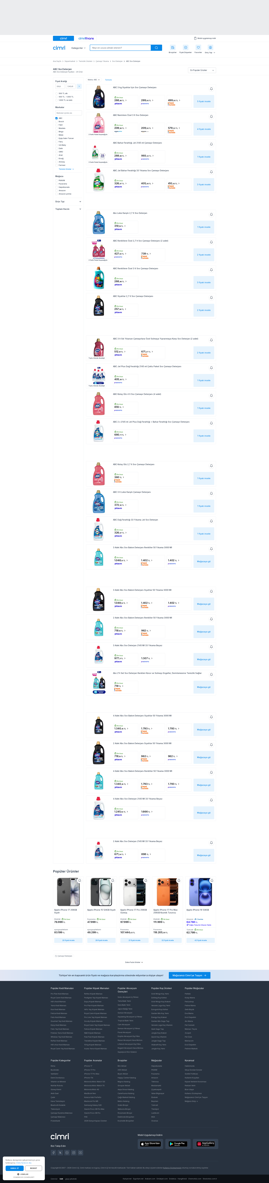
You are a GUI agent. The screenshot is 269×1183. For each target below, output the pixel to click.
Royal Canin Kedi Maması (61, 998)
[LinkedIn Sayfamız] (67, 1152)
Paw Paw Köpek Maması (94, 1037)
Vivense (154, 1121)
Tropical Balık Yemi (125, 1021)
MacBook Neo (90, 1093)
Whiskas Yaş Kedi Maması (61, 1037)
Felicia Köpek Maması (93, 1029)
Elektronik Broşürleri (126, 1117)
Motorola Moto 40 (91, 1089)
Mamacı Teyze (191, 1029)
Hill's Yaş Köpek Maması (94, 1009)
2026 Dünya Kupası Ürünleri (95, 1121)
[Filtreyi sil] (99, 80)
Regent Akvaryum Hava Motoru (130, 1048)
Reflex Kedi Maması (59, 1041)
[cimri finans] (86, 38)
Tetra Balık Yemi (124, 1001)
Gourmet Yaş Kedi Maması (61, 1021)
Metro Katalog (123, 1101)
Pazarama (155, 1074)
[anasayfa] (59, 48)
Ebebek (154, 1097)
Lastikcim (155, 1113)
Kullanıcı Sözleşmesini (172, 1168)
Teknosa (155, 1082)
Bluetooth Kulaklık (58, 1105)
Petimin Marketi (191, 1049)
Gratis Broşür (123, 1105)
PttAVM (154, 1070)
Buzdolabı (55, 1070)
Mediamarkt (156, 1085)
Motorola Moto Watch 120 (94, 1082)
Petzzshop (189, 1002)
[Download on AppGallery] (205, 1144)
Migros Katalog (124, 1082)
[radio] (68, 93)
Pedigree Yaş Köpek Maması (96, 998)
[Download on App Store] (150, 1144)
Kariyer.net (127, 1179)
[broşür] (173, 47)
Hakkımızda (189, 1066)
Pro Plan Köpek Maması (94, 1005)
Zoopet (188, 1033)
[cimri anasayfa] (63, 38)
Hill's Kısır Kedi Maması (60, 1045)
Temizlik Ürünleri (85, 61)
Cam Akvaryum (124, 1024)
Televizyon (55, 1109)
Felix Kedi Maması (58, 1017)
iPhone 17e (88, 1078)
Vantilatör (54, 1074)
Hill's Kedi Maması (58, 1002)
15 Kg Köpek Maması (92, 1045)
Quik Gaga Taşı (157, 1029)
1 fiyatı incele (203, 157)
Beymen (154, 1101)
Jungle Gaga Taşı (158, 1041)
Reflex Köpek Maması (93, 994)
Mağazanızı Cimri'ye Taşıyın (196, 1097)
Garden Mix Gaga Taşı (160, 1021)
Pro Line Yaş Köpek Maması (95, 1017)
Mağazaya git (204, 561)
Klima (53, 1066)
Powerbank (55, 1121)
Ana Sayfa (57, 61)
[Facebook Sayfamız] (53, 1152)
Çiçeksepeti (156, 1089)
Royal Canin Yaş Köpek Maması (97, 1025)
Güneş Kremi (56, 1089)
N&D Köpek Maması (92, 1033)
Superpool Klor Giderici (127, 1052)
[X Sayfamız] (60, 1152)
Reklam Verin (190, 1085)
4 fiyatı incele (204, 129)
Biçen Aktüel (123, 1074)
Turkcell (154, 1105)
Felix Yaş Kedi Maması (60, 1029)
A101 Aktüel (122, 1070)
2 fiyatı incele (204, 255)
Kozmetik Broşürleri (126, 1121)
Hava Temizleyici (58, 1101)
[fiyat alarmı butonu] (211, 89)
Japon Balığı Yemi (125, 1009)
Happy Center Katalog (127, 1078)
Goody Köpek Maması (93, 1021)
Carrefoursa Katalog (126, 1093)
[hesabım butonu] (210, 47)
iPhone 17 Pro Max (91, 1074)
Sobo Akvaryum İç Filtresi (128, 997)
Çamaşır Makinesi (58, 1117)
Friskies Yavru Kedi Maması (62, 1033)
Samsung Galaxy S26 (93, 1105)
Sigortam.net (138, 1179)
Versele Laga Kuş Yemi (160, 1005)
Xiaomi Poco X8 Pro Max (94, 1109)
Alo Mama (189, 1021)
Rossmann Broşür (125, 1113)
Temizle (108, 80)
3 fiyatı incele (204, 184)
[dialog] (24, 1168)
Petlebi (188, 994)
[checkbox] (68, 118)
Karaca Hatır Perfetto (92, 1097)
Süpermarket (70, 61)
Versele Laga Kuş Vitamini (161, 1025)
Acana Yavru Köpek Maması (95, 1049)
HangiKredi (182, 1179)
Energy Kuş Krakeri (159, 1017)
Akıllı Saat (55, 1093)
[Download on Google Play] (178, 1144)
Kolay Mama (190, 998)
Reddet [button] (33, 1168)
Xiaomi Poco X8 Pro (92, 1113)
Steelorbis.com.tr (210, 1179)
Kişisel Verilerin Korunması (195, 1082)
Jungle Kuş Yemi (158, 1049)
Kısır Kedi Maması (58, 1009)
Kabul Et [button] (15, 1168)
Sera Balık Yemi (124, 1005)
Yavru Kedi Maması (58, 1005)
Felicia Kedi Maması (59, 1013)
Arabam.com (150, 1179)
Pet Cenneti (189, 1025)
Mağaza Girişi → (191, 1101)
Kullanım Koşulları (192, 1078)
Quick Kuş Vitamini (158, 1037)
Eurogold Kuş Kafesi (159, 1009)
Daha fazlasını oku (23, 1163)
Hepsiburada (156, 1066)
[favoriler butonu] (198, 47)
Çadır (53, 1097)
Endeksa (172, 1179)
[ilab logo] (61, 1179)
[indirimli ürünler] (185, 47)
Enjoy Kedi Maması (58, 1025)
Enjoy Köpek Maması (92, 1002)
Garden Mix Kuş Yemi (160, 1013)
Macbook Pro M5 (91, 1101)
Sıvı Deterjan (117, 61)
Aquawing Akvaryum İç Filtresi (130, 1017)
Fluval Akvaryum (124, 1032)
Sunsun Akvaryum (125, 1013)
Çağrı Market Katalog (126, 1097)
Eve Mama (189, 1013)
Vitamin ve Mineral (58, 1082)
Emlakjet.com (162, 1179)
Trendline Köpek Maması (94, 1041)
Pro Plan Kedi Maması (60, 994)
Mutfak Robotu (57, 1085)
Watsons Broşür (124, 1109)
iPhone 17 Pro (89, 1070)
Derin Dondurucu (57, 1078)
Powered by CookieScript (23, 1177)
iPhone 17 (88, 1066)
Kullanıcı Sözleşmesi (193, 1093)
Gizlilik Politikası (191, 1074)
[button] (24, 1174)
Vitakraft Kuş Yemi (158, 1045)
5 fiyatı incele (204, 101)
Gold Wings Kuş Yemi (160, 994)
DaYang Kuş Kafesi (159, 998)
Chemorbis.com (194, 1179)
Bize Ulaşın (189, 1089)
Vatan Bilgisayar (157, 1093)
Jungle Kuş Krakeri (159, 1033)
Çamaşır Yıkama (102, 61)
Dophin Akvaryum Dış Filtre (129, 1036)
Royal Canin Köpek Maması (95, 1013)
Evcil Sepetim (190, 1017)
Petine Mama (190, 1005)
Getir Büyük (189, 1009)
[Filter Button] (79, 86)
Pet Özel (188, 1037)
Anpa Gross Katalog (126, 1089)
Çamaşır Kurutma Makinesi (61, 1113)
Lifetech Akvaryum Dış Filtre (129, 1044)
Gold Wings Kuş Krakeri (161, 1002)
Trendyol (155, 1109)
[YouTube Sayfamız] (80, 1152)
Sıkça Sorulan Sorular (193, 1070)
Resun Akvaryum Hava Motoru (130, 1040)
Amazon (154, 1078)
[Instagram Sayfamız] (73, 1152)
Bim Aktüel (122, 1066)
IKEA (153, 1117)
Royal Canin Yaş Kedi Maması (63, 1049)
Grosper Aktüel (124, 1085)
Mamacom (189, 1041)
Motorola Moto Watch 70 (94, 1085)
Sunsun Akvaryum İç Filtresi (129, 1028)
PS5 (85, 1117)
